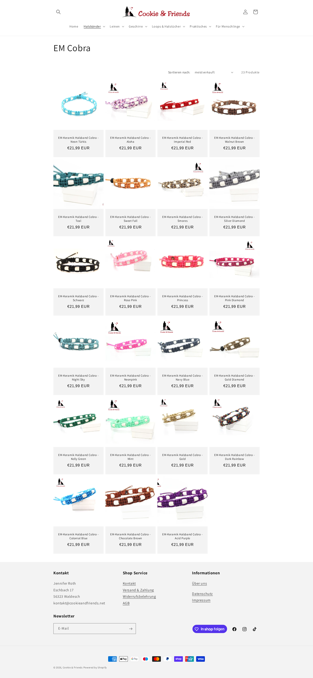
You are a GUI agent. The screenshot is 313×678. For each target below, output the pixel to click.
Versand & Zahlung (138, 589)
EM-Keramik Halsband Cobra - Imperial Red (182, 140)
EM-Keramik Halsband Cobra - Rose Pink (130, 298)
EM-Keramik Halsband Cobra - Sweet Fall (130, 219)
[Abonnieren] (131, 628)
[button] (58, 12)
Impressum (201, 600)
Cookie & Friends (73, 667)
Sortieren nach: (179, 72)
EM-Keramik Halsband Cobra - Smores (182, 219)
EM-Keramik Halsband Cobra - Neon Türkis (78, 140)
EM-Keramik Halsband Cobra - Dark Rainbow (234, 457)
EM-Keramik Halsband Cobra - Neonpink (130, 377)
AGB (126, 602)
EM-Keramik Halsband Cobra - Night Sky (78, 377)
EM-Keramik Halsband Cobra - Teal (78, 219)
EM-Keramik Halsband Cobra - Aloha (130, 140)
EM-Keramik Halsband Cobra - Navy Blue (182, 377)
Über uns (199, 583)
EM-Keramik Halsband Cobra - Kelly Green (78, 457)
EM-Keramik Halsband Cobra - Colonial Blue (78, 536)
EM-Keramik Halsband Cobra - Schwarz (78, 298)
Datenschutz (202, 593)
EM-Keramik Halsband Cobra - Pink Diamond (234, 298)
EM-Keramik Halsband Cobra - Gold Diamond (234, 377)
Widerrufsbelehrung (139, 596)
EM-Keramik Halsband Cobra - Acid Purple (182, 536)
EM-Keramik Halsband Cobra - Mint (130, 457)
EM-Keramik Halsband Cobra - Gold (182, 457)
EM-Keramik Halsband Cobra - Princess (182, 298)
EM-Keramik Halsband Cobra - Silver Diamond (234, 219)
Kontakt (129, 583)
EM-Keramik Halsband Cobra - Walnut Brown (234, 140)
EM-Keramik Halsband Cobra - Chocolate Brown (130, 536)
